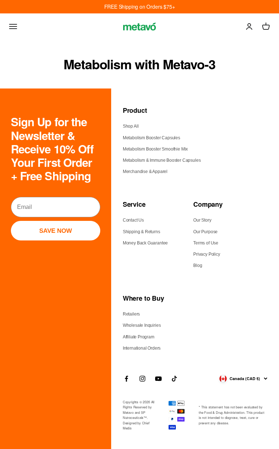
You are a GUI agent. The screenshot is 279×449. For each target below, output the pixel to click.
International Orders (142, 348)
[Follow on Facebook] (126, 378)
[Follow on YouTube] (158, 378)
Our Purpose (205, 231)
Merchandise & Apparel (145, 171)
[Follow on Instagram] (142, 378)
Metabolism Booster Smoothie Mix (155, 149)
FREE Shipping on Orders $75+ (139, 6)
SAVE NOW (55, 230)
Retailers (131, 314)
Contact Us (133, 220)
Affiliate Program (138, 336)
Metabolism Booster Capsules (151, 137)
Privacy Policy (206, 254)
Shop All (131, 126)
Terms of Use (205, 243)
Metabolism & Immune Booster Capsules (162, 160)
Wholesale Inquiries (142, 325)
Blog (197, 265)
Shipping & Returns (141, 231)
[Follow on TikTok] (174, 378)
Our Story (202, 220)
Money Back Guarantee (145, 243)
